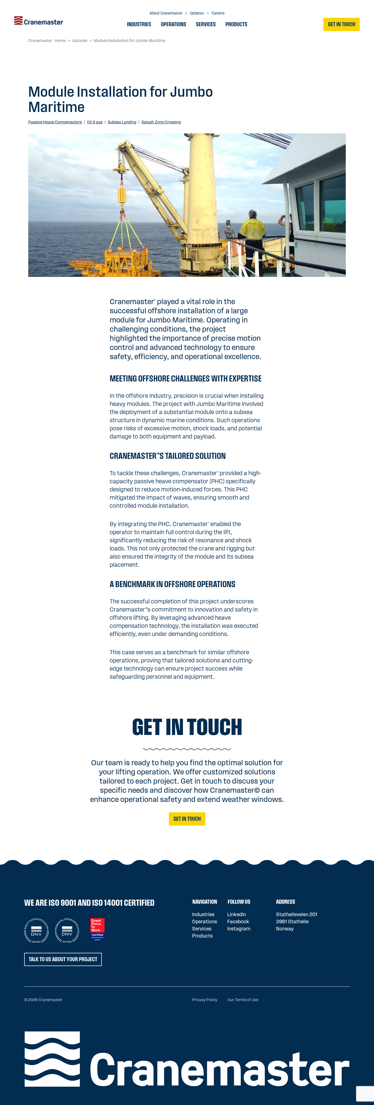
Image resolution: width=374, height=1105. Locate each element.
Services (206, 24)
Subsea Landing (122, 122)
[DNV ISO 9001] (36, 930)
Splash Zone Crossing (161, 122)
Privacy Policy (204, 1000)
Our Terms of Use (242, 1000)
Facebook (238, 921)
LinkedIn (236, 914)
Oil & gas (95, 122)
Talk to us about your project (63, 959)
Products (236, 24)
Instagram (239, 928)
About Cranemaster (166, 13)
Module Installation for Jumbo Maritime (129, 41)
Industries (139, 24)
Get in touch (341, 24)
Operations (173, 24)
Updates (197, 13)
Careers (218, 13)
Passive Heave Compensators (55, 122)
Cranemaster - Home (47, 41)
